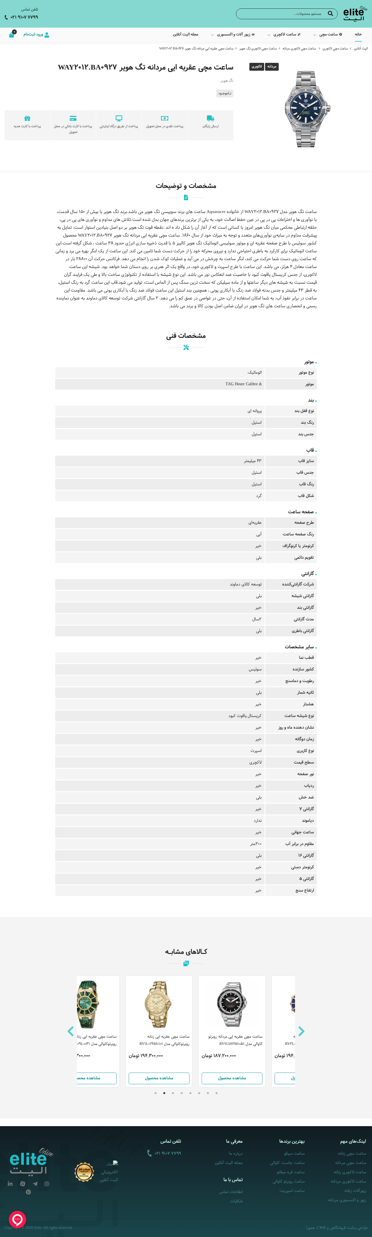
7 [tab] (164, 1093)
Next (301, 1031)
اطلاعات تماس (231, 1192)
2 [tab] (208, 1093)
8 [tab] (155, 1093)
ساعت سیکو (294, 1153)
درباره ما (236, 1153)
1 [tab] (216, 1093)
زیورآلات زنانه (355, 1191)
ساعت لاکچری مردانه (348, 1181)
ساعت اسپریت (292, 1191)
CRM (321, 1227)
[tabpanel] (186, 1031)
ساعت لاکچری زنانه (350, 1172)
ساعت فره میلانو (291, 1172)
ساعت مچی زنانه (352, 1153)
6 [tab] (173, 1093)
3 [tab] (199, 1093)
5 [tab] (182, 1093)
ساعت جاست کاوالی (287, 1163)
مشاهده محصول (113, 1078)
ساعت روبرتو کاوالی (289, 1181)
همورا (310, 1228)
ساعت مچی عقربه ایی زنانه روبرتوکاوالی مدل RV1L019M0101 (119, 1040)
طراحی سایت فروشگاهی (349, 1228)
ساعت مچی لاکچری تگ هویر (258, 48)
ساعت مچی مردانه (350, 1163)
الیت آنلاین (361, 48)
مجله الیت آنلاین (229, 1163)
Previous (70, 1031)
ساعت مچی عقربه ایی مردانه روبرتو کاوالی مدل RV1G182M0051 (189, 1040)
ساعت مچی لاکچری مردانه (299, 48)
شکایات (236, 1201)
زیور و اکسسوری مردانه (347, 1200)
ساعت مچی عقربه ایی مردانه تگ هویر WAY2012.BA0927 (196, 48)
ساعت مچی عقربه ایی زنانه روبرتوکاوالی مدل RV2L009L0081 (264, 1040)
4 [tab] (190, 1093)
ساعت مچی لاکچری (335, 48)
